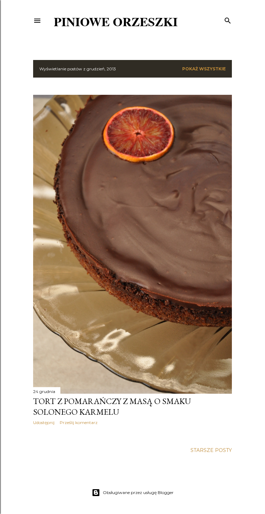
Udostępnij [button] (44, 422)
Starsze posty (211, 450)
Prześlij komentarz (79, 422)
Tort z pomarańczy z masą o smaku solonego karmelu (112, 406)
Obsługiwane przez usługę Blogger (138, 492)
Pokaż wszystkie (204, 68)
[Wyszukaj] (228, 19)
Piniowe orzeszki (116, 21)
